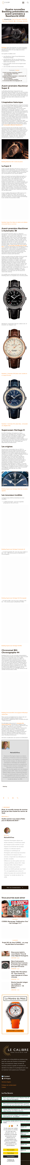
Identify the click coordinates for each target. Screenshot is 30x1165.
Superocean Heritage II (9, 77)
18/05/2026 (13, 990)
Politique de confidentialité (9, 1085)
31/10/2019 (15, 940)
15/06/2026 (13, 968)
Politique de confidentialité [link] (11, 1160)
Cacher (17, 70)
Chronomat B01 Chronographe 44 (12, 80)
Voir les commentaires (14, 887)
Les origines (8, 78)
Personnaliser (10, 1156)
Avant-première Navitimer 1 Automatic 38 (14, 76)
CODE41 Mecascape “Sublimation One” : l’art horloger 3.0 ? (15, 922)
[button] (20, 21)
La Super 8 (8, 75)
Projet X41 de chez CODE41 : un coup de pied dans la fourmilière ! (15, 943)
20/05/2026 (13, 979)
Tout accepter (10, 1150)
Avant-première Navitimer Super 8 (12, 72)
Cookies (4, 1087)
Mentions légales (6, 1082)
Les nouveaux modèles (11, 79)
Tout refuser (10, 1153)
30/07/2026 (13, 958)
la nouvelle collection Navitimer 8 (12, 125)
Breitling (4, 47)
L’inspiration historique (11, 73)
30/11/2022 (15, 919)
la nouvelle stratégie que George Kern (14, 246)
